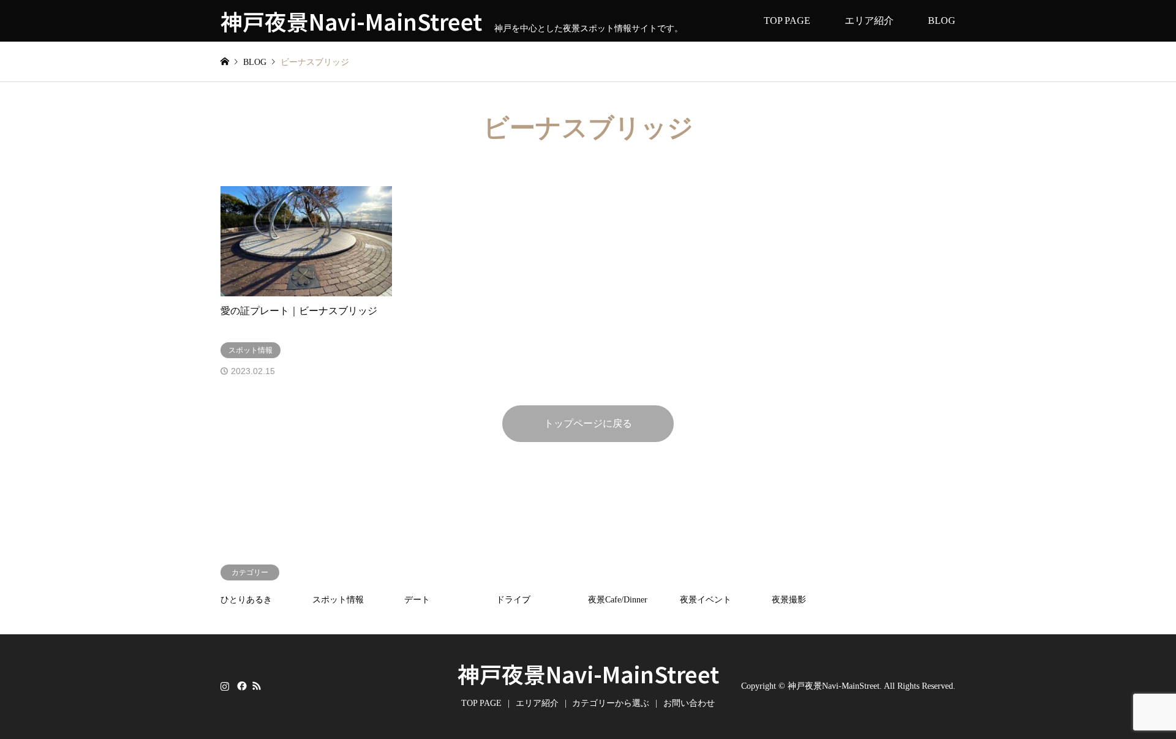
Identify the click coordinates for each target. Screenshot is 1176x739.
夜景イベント (705, 599)
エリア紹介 (869, 20)
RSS (256, 685)
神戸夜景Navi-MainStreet (588, 673)
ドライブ (513, 599)
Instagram (225, 685)
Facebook (240, 685)
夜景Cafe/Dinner (617, 599)
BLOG (942, 20)
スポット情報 (338, 599)
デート (417, 599)
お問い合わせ (689, 703)
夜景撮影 (789, 599)
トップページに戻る (588, 423)
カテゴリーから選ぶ (610, 703)
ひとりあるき (246, 599)
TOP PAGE (787, 20)
